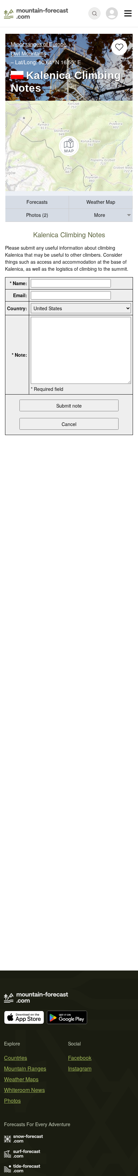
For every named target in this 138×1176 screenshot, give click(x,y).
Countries (15, 1058)
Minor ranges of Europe (38, 44)
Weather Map (100, 201)
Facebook (79, 1058)
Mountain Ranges (25, 1068)
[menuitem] (37, 202)
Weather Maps (21, 1079)
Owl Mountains (28, 54)
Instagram (79, 1068)
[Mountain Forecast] (36, 13)
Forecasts (37, 201)
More (99, 215)
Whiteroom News (24, 1090)
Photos (12, 1100)
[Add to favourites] (119, 47)
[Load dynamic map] (69, 146)
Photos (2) (37, 215)
